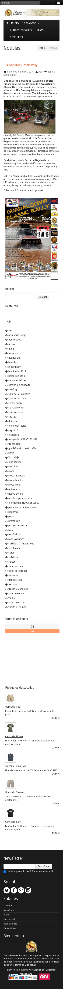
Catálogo (30, 23)
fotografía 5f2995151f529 (22, 439)
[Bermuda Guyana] (31, 783)
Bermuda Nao (12, 706)
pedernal (13, 511)
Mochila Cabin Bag (15, 766)
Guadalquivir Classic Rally (20, 65)
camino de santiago (19, 384)
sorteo (12, 561)
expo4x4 (13, 430)
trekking (12, 584)
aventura (13, 353)
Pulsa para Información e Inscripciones (23, 190)
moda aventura (16, 475)
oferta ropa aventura (20, 498)
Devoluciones (10, 923)
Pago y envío (10, 919)
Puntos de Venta (21, 30)
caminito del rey (17, 380)
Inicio (14, 23)
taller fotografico (17, 570)
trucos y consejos (18, 588)
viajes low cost (16, 602)
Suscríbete (44, 866)
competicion (15, 403)
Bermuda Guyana (14, 792)
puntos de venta (17, 525)
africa (11, 344)
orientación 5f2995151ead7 (23, 502)
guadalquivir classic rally (22, 448)
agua (11, 348)
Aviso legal (9, 910)
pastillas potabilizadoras (22, 507)
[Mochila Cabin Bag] (31, 757)
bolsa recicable (17, 375)
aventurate (14, 357)
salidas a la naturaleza (21, 543)
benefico (13, 362)
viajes (11, 598)
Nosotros (16, 37)
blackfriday (14, 366)
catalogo (13, 389)
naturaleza (14, 489)
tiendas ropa (15, 579)
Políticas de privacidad (41, 871)
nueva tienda (15, 493)
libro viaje (13, 457)
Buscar (43, 296)
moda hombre (16, 480)
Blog (40, 30)
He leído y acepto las (30, 871)
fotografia (13, 434)
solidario (13, 557)
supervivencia (15, 566)
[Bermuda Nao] (31, 698)
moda (11, 471)
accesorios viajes (17, 335)
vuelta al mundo (17, 607)
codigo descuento (18, 398)
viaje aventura (16, 593)
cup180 (12, 416)
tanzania (13, 575)
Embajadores (10, 928)
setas (11, 552)
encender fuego (17, 425)
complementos (16, 407)
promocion (14, 520)
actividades (14, 339)
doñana (12, 421)
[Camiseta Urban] (31, 727)
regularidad (14, 534)
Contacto (8, 905)
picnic (11, 516)
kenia (11, 452)
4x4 (10, 330)
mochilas (13, 466)
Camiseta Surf (13, 821)
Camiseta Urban (14, 736)
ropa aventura (16, 539)
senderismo (14, 548)
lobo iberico (15, 462)
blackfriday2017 (17, 371)
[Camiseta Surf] (31, 813)
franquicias (14, 443)
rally (10, 530)
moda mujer (14, 484)
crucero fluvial (16, 412)
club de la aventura (19, 394)
